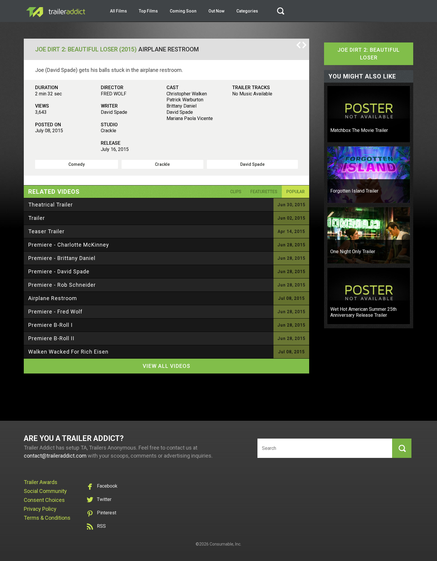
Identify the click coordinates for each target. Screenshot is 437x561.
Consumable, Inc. (225, 544)
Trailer (36, 218)
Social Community (45, 491)
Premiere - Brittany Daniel (61, 258)
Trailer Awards (40, 482)
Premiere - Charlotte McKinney (68, 245)
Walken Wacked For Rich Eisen (68, 352)
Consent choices (44, 500)
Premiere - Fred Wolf (55, 311)
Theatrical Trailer (50, 204)
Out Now (216, 11)
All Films (118, 11)
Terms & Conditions (47, 518)
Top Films (148, 11)
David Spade (252, 164)
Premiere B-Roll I (50, 325)
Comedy (76, 164)
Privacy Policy (40, 509)
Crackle (162, 164)
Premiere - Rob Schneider (62, 285)
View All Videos (166, 366)
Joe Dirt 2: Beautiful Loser (368, 54)
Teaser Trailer (46, 231)
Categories (247, 11)
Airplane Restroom (52, 298)
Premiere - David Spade (58, 271)
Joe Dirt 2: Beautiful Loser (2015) (86, 49)
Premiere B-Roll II (51, 338)
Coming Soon (183, 11)
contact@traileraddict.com (55, 456)
